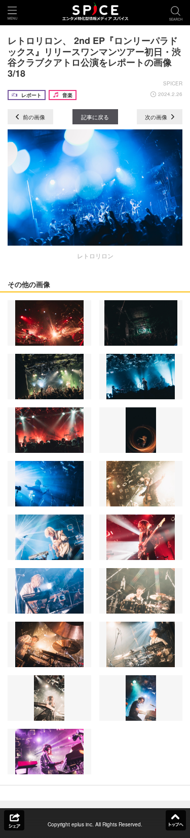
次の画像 (157, 117)
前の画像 (33, 117)
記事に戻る (95, 117)
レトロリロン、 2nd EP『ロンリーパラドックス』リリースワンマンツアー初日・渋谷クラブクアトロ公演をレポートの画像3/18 (94, 57)
